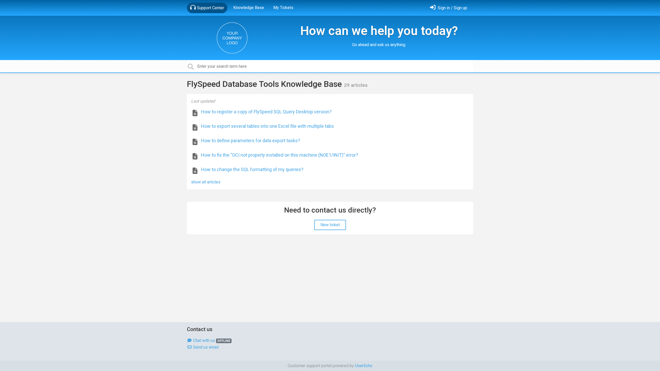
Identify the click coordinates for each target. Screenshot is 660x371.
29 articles (356, 85)
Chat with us (211, 340)
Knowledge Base (248, 7)
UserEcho (363, 365)
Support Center (210, 7)
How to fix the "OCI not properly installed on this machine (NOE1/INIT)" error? (279, 155)
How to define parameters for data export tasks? (250, 140)
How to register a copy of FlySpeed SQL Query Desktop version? (266, 111)
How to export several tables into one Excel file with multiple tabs (267, 126)
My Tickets (283, 7)
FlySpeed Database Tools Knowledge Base (265, 84)
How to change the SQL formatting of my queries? (252, 169)
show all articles (205, 182)
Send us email (205, 347)
